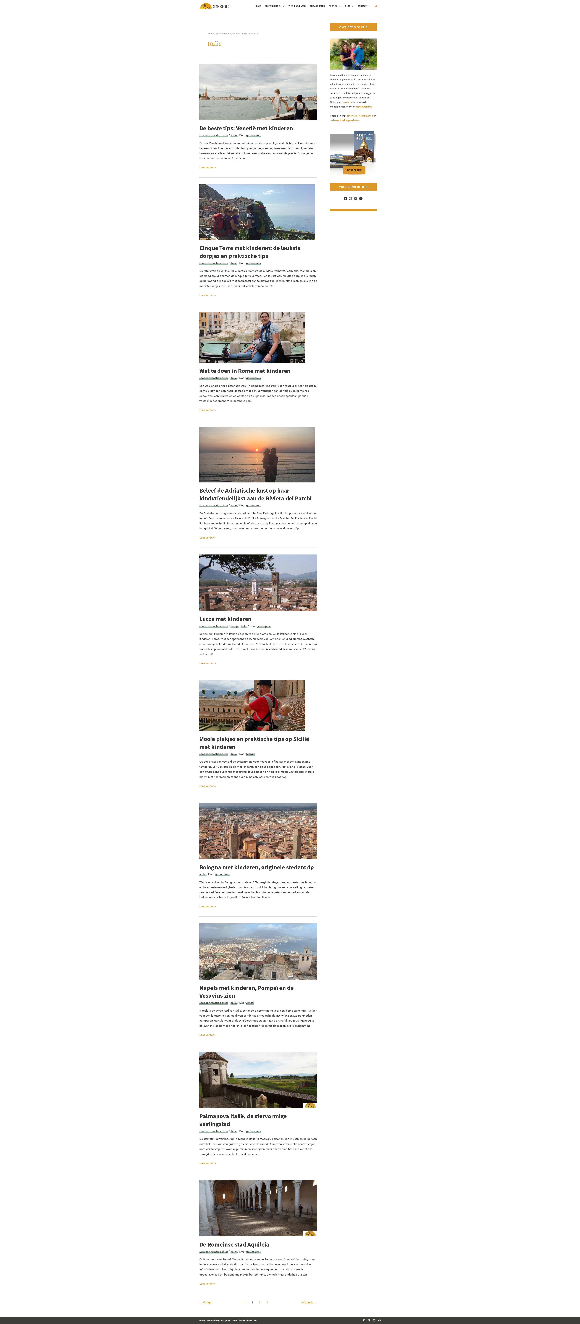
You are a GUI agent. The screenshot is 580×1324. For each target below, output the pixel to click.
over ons (349, 102)
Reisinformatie (223, 33)
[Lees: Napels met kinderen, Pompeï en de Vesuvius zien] (258, 951)
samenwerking (364, 106)
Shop (347, 6)
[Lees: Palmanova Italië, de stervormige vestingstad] (258, 1079)
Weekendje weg (297, 6)
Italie (244, 33)
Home (258, 6)
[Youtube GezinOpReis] (360, 198)
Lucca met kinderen (225, 619)
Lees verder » (207, 167)
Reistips (333, 6)
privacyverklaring (248, 1320)
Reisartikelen (317, 6)
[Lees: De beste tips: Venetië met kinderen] (258, 92)
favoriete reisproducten (360, 115)
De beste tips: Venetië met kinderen (246, 128)
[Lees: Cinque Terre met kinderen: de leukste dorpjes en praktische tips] (257, 212)
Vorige (205, 1302)
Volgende (309, 1302)
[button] (376, 6)
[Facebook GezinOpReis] (345, 198)
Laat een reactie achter (213, 135)
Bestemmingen (273, 6)
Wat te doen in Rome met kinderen (244, 370)
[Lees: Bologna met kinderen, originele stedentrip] (258, 831)
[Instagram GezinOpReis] (350, 198)
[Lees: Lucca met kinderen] (258, 582)
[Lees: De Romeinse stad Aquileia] (258, 1208)
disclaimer (231, 1320)
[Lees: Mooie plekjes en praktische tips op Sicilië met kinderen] (252, 705)
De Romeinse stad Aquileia (234, 1244)
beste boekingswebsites (346, 120)
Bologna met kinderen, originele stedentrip (256, 867)
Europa (236, 33)
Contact (362, 6)
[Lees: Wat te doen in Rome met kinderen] (252, 337)
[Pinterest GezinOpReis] (355, 198)
